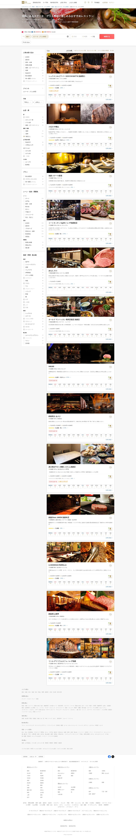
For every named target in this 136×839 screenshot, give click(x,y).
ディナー (24, 699)
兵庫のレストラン (94, 788)
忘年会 (42, 734)
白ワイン (86, 725)
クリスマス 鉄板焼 (53, 736)
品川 (28, 797)
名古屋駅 (73, 787)
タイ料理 (28, 805)
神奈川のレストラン (63, 767)
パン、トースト (40, 707)
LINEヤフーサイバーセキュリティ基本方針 (55, 761)
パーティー (44, 736)
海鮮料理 (99, 705)
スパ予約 (45, 2)
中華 (72, 803)
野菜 (31, 718)
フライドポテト (97, 709)
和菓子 (75, 707)
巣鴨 (43, 692)
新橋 (41, 785)
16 (112, 201)
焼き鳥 (100, 805)
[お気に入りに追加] (110, 77)
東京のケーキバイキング (46, 810)
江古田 (54, 692)
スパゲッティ (25, 709)
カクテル (91, 725)
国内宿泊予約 (37, 2)
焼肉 (66, 707)
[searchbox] (45, 36)
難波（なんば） (106, 773)
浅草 (41, 797)
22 (112, 345)
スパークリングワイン (40, 725)
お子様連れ (28, 743)
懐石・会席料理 (26, 707)
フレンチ (70, 707)
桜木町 (59, 775)
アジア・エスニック (50, 707)
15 (112, 105)
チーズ (50, 718)
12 (112, 55)
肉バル (56, 805)
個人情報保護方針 (73, 761)
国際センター (61, 789)
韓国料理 (106, 805)
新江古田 (59, 692)
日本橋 (41, 780)
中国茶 (96, 725)
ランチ (29, 699)
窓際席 (55, 743)
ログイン (111, 2)
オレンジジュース (72, 725)
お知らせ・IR (33, 756)
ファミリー (81, 732)
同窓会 (42, 732)
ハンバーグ (24, 711)
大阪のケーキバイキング (60, 810)
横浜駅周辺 (74, 770)
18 (112, 543)
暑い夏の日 (24, 734)
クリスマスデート (98, 732)
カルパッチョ (102, 707)
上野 (28, 795)
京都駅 (90, 782)
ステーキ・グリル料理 (92, 707)
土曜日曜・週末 (36, 734)
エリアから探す (26, 748)
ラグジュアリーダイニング (71, 734)
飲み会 (75, 732)
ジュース (80, 725)
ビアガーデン (61, 807)
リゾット (84, 709)
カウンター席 (40, 743)
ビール (65, 725)
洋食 (26, 705)
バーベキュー (69, 807)
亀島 (59, 792)
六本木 (28, 775)
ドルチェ (32, 709)
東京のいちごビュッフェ (74, 814)
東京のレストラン (32, 767)
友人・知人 (24, 732)
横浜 (59, 770)
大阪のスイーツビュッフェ (34, 814)
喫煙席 (51, 743)
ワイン (23, 725)
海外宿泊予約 (54, 2)
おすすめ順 (69, 50)
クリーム (70, 718)
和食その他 (78, 705)
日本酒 (57, 725)
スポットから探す (61, 748)
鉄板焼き (98, 803)
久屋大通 (60, 794)
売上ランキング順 (91, 50)
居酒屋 (109, 705)
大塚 (50, 692)
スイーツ (30, 705)
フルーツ (65, 718)
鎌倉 (72, 775)
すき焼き (92, 803)
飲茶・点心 (49, 805)
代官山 (41, 790)
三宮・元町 (104, 791)
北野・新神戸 (92, 794)
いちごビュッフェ (62, 814)
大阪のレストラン (94, 767)
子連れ (81, 734)
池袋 (33, 692)
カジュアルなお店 (36, 736)
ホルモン (73, 709)
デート (91, 732)
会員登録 (105, 2)
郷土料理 (60, 705)
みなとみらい (61, 773)
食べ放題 (24, 736)
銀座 (28, 770)
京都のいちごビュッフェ (102, 814)
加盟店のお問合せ (68, 820)
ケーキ (72, 705)
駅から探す (70, 748)
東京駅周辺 (43, 770)
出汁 (83, 705)
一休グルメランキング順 (80, 50)
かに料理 (33, 707)
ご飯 (77, 709)
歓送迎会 (30, 732)
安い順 (112, 50)
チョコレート (66, 709)
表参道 (41, 783)
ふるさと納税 (73, 2)
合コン (46, 732)
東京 (23, 692)
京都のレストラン (94, 779)
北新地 (103, 770)
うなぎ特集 (35, 805)
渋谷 (28, 785)
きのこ (54, 718)
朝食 (37, 699)
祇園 (103, 782)
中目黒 (41, 778)
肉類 (23, 718)
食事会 (55, 734)
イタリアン (66, 705)
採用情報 (41, 756)
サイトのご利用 (94, 761)
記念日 (86, 732)
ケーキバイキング (33, 810)
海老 (38, 718)
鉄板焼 (110, 709)
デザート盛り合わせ (40, 709)
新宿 (41, 773)
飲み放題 (47, 734)
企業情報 (25, 756)
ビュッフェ (78, 803)
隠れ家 (29, 736)
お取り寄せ (63, 2)
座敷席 (60, 743)
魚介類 (26, 718)
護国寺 (46, 692)
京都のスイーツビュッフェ (49, 814)
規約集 (40, 761)
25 (112, 395)
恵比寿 (28, 783)
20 (112, 154)
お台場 (41, 792)
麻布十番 (29, 790)
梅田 (90, 770)
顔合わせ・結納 (62, 732)
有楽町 (41, 775)
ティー (33, 699)
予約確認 (96, 2)
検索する (107, 36)
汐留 (41, 787)
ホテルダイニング (99, 734)
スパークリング (30, 725)
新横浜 (72, 773)
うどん (30, 711)
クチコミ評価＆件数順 (103, 50)
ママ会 (106, 734)
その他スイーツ (53, 705)
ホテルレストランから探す (49, 748)
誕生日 (55, 732)
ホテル (92, 734)
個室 (52, 734)
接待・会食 (70, 732)
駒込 (39, 692)
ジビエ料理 (104, 709)
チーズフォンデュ (92, 805)
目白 (36, 692)
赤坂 (28, 780)
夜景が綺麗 (86, 734)
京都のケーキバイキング (74, 810)
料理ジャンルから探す (36, 748)
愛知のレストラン (63, 783)
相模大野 (60, 778)
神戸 (90, 791)
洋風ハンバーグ (37, 711)
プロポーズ (37, 732)
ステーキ (89, 709)
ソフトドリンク (51, 725)
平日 (29, 734)
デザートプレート (50, 709)
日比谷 (28, 778)
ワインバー (59, 709)
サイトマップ (84, 761)
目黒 (41, 795)
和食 (23, 705)
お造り (104, 705)
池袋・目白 (28, 692)
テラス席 (34, 743)
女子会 (51, 732)
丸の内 (28, 773)
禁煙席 (46, 743)
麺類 (79, 707)
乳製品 (34, 718)
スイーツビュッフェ (87, 810)
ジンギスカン (75, 805)
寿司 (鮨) (84, 707)
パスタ (86, 705)
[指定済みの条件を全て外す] (68, 36)
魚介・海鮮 (83, 805)
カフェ (61, 805)
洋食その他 (37, 705)
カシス (101, 725)
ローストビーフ (60, 707)
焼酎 (62, 725)
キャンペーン (107, 732)
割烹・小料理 (92, 705)
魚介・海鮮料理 (44, 705)
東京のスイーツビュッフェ (100, 810)
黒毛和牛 (59, 718)
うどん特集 (42, 805)
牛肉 (46, 718)
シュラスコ (67, 805)
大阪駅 (90, 773)
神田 (28, 792)
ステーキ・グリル (106, 803)
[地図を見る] (110, 86)
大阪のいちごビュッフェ (88, 814)
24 (112, 445)
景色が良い (61, 734)
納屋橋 (72, 789)
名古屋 (59, 787)
